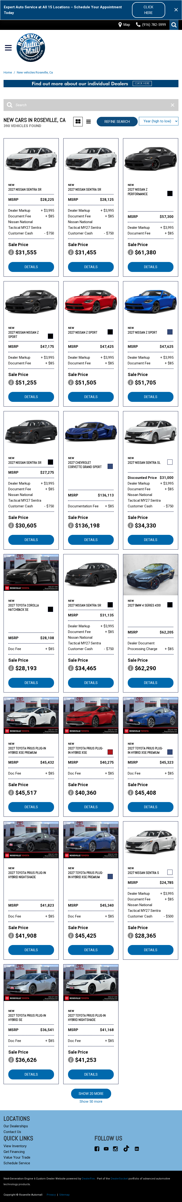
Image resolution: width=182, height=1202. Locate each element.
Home (8, 72)
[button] (173, 25)
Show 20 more (91, 1094)
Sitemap (64, 1194)
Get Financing (14, 1152)
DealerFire (88, 1178)
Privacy (51, 1194)
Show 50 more (91, 1101)
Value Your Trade (17, 1157)
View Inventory (15, 1146)
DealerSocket (119, 1178)
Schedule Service (17, 1163)
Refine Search (117, 121)
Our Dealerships (16, 1126)
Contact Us (12, 1132)
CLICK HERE (148, 10)
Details (31, 267)
